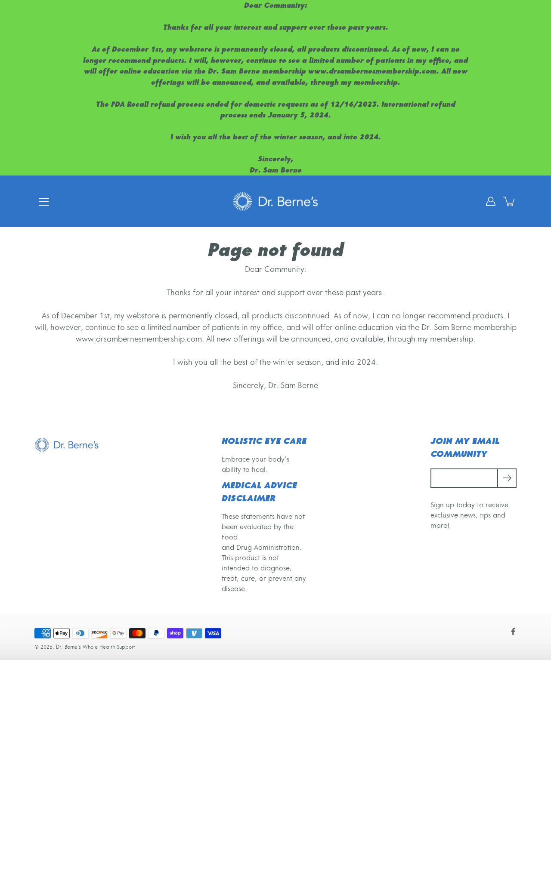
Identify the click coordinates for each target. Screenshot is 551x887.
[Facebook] (513, 631)
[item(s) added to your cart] (510, 201)
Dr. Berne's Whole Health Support (95, 647)
